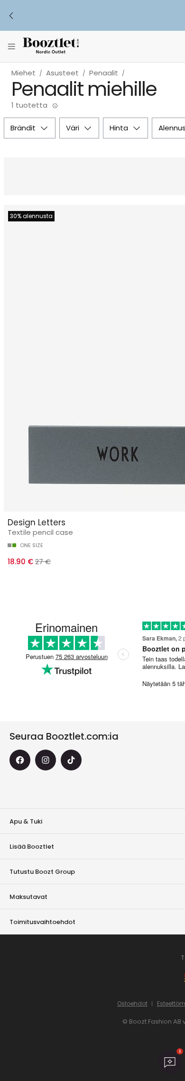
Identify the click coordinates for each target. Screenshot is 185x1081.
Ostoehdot (132, 1003)
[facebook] (19, 760)
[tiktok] (71, 760)
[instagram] (45, 760)
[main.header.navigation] (11, 46)
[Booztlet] (51, 47)
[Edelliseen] (11, 15)
